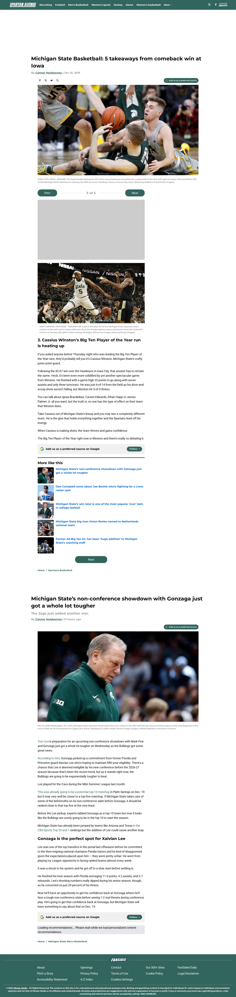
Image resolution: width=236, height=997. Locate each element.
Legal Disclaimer (188, 973)
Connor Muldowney (48, 72)
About (129, 4)
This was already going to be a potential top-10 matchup (74, 792)
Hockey (118, 4)
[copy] (57, 80)
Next (135, 193)
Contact (116, 967)
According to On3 (49, 758)
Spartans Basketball (60, 570)
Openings (86, 967)
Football (60, 4)
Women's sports (100, 4)
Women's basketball (148, 4)
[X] (209, 4)
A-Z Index (86, 979)
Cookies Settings (122, 979)
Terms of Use (119, 973)
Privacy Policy (89, 973)
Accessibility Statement (52, 979)
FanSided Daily (187, 967)
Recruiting (45, 4)
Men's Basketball (78, 4)
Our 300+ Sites (155, 967)
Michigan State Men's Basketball (67, 941)
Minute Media (20, 988)
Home (41, 570)
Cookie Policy (154, 973)
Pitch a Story (45, 973)
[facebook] (216, 4)
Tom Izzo (43, 741)
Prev (47, 193)
